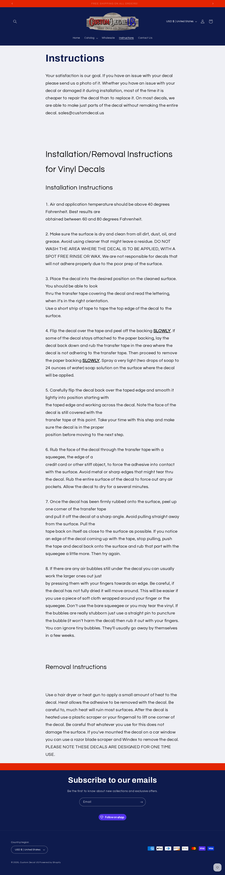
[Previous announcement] (12, 3)
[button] (15, 21)
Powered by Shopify (50, 862)
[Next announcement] (213, 3)
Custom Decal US (29, 862)
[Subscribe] (141, 802)
